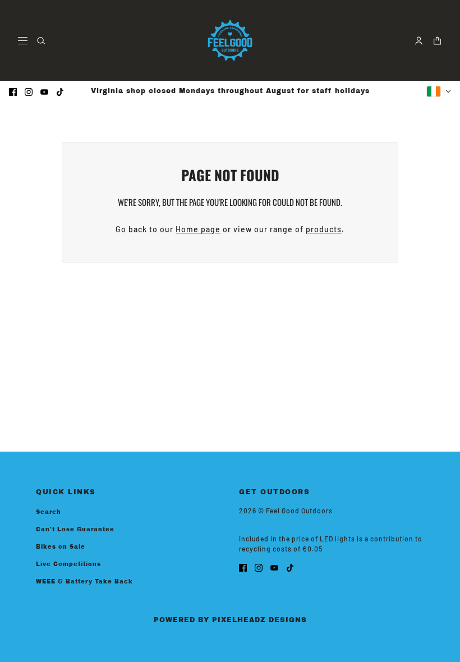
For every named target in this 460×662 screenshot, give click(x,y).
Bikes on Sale (60, 547)
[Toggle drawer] (22, 40)
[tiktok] (60, 91)
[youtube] (44, 91)
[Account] (419, 40)
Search (48, 512)
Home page (198, 229)
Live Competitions (68, 564)
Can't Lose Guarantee (75, 529)
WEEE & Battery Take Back (84, 581)
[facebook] (12, 91)
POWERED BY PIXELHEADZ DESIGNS (230, 620)
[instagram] (28, 91)
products (324, 229)
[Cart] (437, 40)
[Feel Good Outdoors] (230, 40)
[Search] (41, 40)
